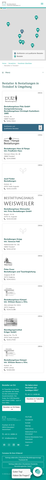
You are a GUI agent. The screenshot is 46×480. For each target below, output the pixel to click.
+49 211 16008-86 (33, 394)
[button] (37, 18)
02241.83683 (11, 159)
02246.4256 (10, 370)
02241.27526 (11, 340)
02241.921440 (11, 219)
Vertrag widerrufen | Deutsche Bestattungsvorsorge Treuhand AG (23, 459)
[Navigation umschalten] (42, 4)
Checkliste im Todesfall (34, 399)
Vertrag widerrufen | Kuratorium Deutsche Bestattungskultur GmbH (23, 465)
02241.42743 (11, 249)
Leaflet (4, 8)
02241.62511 (11, 279)
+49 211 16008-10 (10, 434)
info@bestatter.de (11, 438)
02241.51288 (11, 310)
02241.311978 (11, 189)
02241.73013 (11, 121)
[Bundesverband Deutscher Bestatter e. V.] (11, 4)
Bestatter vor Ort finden (11, 407)
